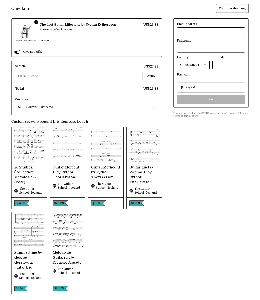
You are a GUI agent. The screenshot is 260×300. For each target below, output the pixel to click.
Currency (21, 99)
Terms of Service (182, 116)
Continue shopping (232, 8)
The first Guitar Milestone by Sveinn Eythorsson (78, 24)
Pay (211, 99)
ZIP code (218, 57)
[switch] (17, 52)
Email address (187, 24)
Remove (45, 40)
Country (183, 57)
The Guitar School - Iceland (56, 29)
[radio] (211, 87)
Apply (151, 76)
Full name (184, 40)
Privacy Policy (236, 113)
